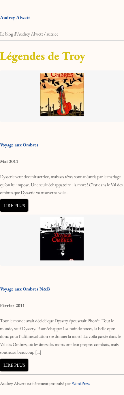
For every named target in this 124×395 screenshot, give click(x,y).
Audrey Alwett (15, 17)
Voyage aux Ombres (19, 145)
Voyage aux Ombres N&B (25, 289)
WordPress (81, 383)
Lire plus (14, 205)
